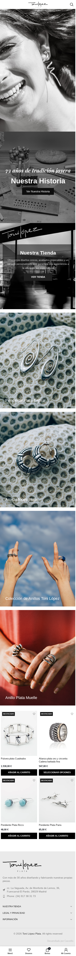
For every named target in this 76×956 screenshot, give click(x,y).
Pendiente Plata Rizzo (12, 825)
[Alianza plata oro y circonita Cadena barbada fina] (57, 733)
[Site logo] (38, 4)
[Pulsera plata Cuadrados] (19, 733)
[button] (19, 772)
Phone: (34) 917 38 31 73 (21, 896)
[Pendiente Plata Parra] (57, 799)
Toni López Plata (31, 933)
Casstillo (69, 941)
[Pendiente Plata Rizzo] (19, 799)
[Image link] (22, 865)
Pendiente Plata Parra (50, 825)
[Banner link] (38, 360)
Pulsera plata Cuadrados (13, 758)
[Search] (71, 4)
